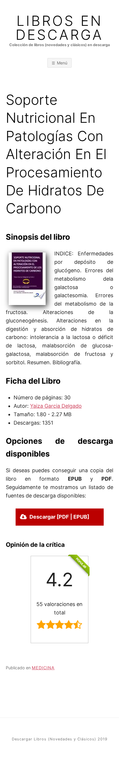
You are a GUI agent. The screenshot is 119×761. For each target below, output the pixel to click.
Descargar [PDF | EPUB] (59, 517)
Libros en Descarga (59, 28)
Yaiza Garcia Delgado (56, 406)
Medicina (43, 667)
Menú (62, 62)
